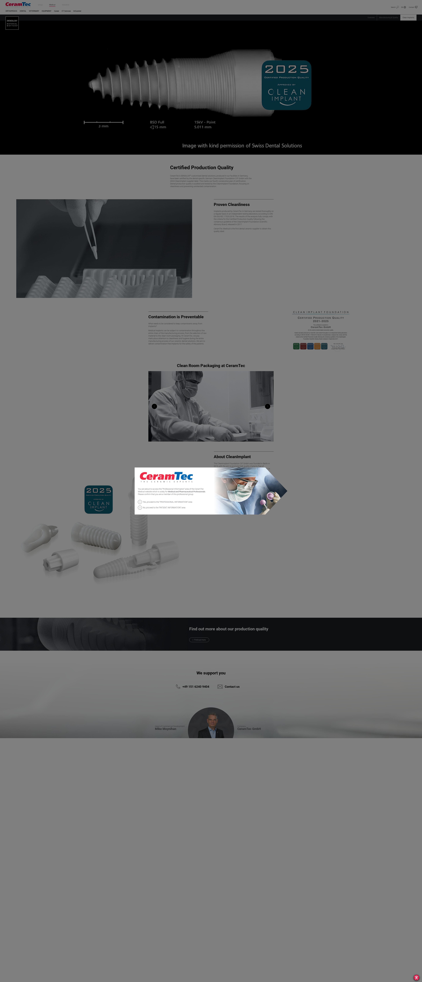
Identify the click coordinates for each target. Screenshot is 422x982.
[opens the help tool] (416, 977)
